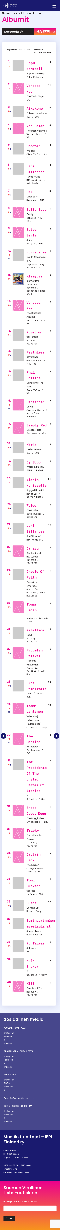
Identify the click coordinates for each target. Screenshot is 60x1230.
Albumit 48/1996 (56, 736)
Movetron (34, 332)
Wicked (31, 151)
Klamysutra (33, 281)
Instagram (9, 1033)
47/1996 (43, 31)
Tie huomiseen (34, 449)
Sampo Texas (34, 931)
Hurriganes (37, 252)
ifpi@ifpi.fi (10, 1169)
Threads (8, 1043)
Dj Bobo (34, 462)
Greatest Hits (34, 430)
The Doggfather (35, 818)
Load (29, 635)
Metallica (35, 630)
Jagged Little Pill (35, 490)
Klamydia (35, 276)
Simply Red (37, 425)
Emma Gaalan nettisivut (16, 1098)
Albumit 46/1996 (3, 736)
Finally (30, 214)
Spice (30, 240)
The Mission (33, 865)
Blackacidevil (34, 553)
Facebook (8, 1036)
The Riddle (32, 510)
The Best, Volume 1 (37, 130)
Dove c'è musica (35, 693)
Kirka (32, 444)
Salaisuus (31, 948)
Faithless (36, 352)
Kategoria (11, 32)
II (27, 795)
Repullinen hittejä (36, 73)
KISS (30, 983)
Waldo (31, 505)
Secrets (31, 890)
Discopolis (32, 196)
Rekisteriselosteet (13, 1172)
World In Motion (35, 467)
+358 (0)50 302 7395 (14, 1165)
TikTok (7, 1083)
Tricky (33, 830)
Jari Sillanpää (34, 536)
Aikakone (35, 108)
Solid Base (36, 209)
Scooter (33, 146)
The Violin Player (36, 96)
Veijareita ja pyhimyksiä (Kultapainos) (34, 720)
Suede (31, 903)
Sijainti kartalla (13, 1157)
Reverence (33, 357)
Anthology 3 (33, 746)
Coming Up (33, 907)
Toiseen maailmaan (37, 113)
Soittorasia (32, 337)
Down (30, 406)
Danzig (33, 548)
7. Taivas (36, 943)
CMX (29, 192)
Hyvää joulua (33, 176)
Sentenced (35, 402)
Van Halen (35, 126)
